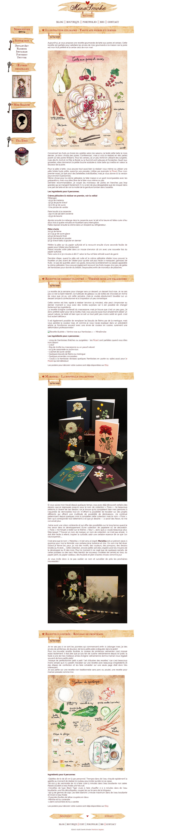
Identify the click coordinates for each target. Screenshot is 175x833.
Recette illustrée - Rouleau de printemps (74, 634)
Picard (96, 340)
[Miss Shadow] (21, 132)
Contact (113, 22)
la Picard (113, 171)
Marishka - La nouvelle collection (69, 376)
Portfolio (90, 22)
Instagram (21, 51)
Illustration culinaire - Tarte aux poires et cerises (80, 30)
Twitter (22, 57)
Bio (102, 22)
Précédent (66, 816)
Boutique (72, 22)
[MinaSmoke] (87, 17)
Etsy (106, 365)
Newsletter (22, 29)
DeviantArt (22, 45)
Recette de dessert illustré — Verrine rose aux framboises (86, 279)
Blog (59, 22)
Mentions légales (98, 829)
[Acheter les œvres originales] (21, 97)
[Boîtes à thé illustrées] (21, 165)
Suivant (109, 816)
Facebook (22, 48)
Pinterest (21, 54)
